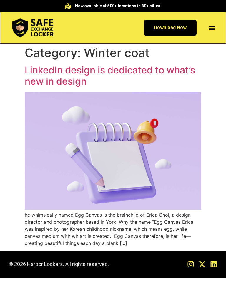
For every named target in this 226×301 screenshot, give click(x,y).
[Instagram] (190, 264)
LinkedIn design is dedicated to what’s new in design (110, 75)
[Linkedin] (213, 264)
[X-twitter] (202, 264)
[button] (212, 28)
